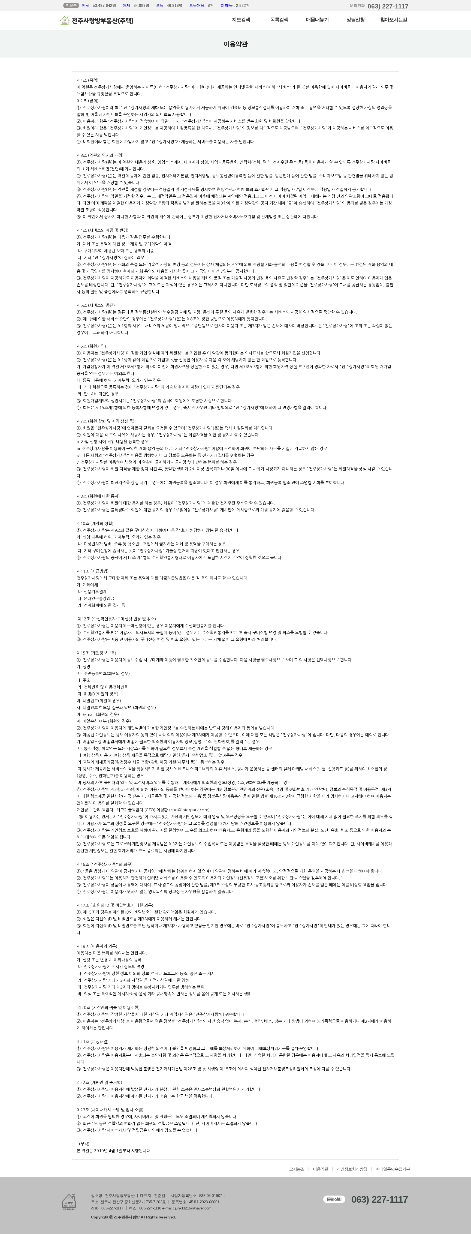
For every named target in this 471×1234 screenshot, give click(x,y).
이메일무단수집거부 (393, 1169)
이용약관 (320, 1169)
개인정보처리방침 (352, 1169)
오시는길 (296, 1169)
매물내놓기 (317, 19)
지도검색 (241, 19)
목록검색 (279, 19)
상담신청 (355, 19)
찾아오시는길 (393, 19)
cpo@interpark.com (189, 810)
